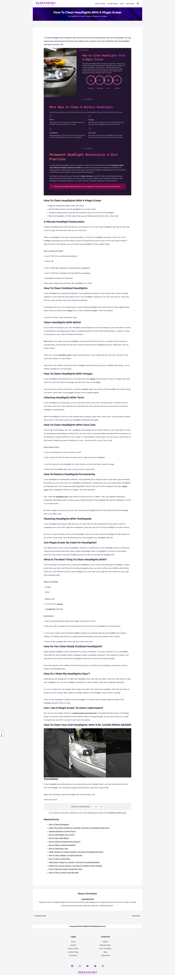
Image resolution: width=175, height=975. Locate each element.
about (70, 310)
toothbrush (51, 609)
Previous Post (39, 916)
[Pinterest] (95, 966)
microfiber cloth (64, 355)
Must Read (105, 955)
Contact (73, 945)
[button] (138, 4)
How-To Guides (86, 16)
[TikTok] (103, 966)
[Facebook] (72, 966)
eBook (105, 942)
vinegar (92, 379)
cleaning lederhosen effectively (84, 713)
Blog (105, 952)
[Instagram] (80, 966)
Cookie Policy (73, 952)
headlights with (62, 497)
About (73, 942)
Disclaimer (73, 955)
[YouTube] (87, 966)
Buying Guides (105, 945)
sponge (60, 604)
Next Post (137, 916)
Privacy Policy (73, 949)
